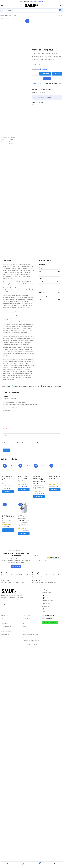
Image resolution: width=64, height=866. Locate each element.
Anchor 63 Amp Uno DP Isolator (23, 477)
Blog (23, 631)
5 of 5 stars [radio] (16, 407)
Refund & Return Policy (7, 626)
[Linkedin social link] (43, 93)
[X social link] (39, 93)
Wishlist (24, 626)
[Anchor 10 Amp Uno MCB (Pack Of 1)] (8, 508)
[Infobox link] (5, 573)
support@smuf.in (50, 618)
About (2, 618)
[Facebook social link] (37, 93)
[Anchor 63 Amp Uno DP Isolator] (24, 469)
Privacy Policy (4, 623)
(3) (10, 524)
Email (4, 435)
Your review (6, 410)
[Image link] (9, 590)
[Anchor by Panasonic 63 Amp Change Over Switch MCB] (24, 508)
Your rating (6, 407)
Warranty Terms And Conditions (30, 634)
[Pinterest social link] (41, 93)
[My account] (60, 5)
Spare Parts (47, 611)
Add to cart (45, 73)
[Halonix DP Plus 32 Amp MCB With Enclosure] (54, 469)
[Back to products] (60, 15)
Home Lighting (48, 603)
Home (2, 15)
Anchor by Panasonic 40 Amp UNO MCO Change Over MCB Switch (39, 479)
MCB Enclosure (56, 482)
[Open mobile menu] (2, 5)
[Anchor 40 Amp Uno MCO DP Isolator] (8, 469)
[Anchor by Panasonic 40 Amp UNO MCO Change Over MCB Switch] (39, 469)
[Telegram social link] (45, 93)
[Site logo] (31, 5)
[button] (2, 76)
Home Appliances (48, 600)
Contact (3, 621)
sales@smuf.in (34, 1)
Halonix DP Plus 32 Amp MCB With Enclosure (54, 478)
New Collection (48, 592)
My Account (25, 621)
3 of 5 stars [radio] (13, 407)
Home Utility (47, 606)
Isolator (7, 483)
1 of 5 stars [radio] (11, 407)
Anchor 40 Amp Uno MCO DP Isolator (7, 478)
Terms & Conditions (6, 631)
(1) (41, 491)
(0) (10, 486)
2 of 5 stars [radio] (12, 407)
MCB (14, 15)
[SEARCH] (60, 10)
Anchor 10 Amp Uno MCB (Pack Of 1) (8, 516)
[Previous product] (58, 15)
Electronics (47, 609)
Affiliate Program (5, 634)
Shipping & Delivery (6, 629)
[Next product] (62, 15)
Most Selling (47, 595)
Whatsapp (41, 1)
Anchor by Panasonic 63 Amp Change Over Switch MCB (23, 517)
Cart (23, 623)
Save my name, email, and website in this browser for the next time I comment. (25, 443)
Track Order (25, 618)
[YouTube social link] (4, 604)
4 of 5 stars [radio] (15, 407)
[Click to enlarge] (3, 132)
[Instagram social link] (2, 604)
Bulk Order (24, 629)
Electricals (8, 15)
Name (5, 429)
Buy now (57, 73)
